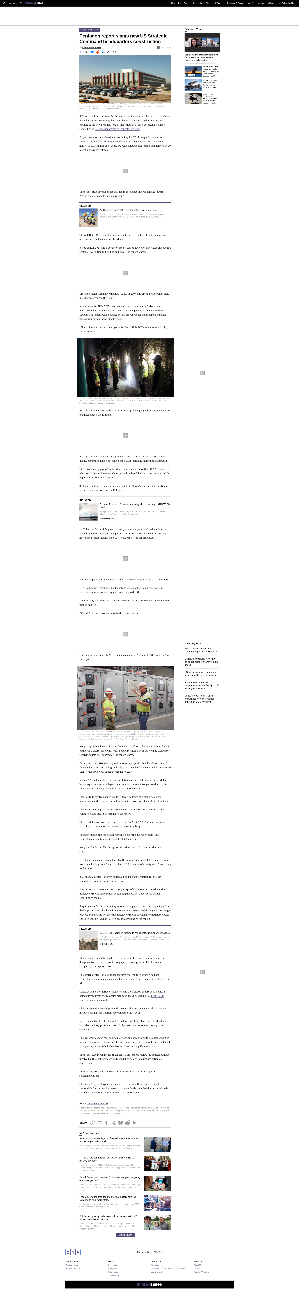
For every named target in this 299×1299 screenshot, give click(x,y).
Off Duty (252, 3)
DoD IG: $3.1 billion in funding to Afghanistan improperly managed (135, 933)
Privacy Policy (71, 1265)
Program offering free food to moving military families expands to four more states (107, 1198)
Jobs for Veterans (201, 1272)
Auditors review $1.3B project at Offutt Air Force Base (128, 210)
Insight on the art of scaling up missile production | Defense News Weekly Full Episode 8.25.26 (211, 71)
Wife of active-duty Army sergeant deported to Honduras (201, 650)
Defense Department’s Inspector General (117, 128)
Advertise (155, 1265)
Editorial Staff (157, 1272)
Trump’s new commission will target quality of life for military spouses (107, 1159)
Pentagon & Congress (236, 3)
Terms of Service (72, 1268)
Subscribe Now (288, 3)
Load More (125, 1234)
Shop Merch (113, 1275)
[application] (202, 42)
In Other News (88, 1133)
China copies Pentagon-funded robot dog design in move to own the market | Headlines (210, 98)
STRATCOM (85, 141)
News (173, 3)
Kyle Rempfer (107, 944)
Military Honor (274, 3)
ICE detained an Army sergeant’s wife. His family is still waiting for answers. (202, 685)
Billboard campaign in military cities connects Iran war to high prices (201, 662)
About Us (198, 1265)
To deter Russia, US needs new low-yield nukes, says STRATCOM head (135, 506)
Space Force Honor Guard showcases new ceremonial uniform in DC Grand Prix (199, 698)
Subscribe (112, 1265)
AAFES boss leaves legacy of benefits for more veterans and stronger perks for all (109, 1140)
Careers (197, 1268)
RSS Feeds (113, 1272)
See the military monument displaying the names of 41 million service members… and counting (201, 57)
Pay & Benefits (184, 3)
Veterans (261, 3)
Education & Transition (215, 3)
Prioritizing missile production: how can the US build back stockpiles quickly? (210, 83)
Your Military (89, 29)
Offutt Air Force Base (108, 141)
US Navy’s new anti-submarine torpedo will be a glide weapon (201, 673)
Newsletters (113, 1268)
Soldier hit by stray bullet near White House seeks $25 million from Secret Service (108, 1218)
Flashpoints (198, 3)
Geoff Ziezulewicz (91, 47)
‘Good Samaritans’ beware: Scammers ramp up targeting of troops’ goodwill (109, 1179)
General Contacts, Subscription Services (169, 1268)
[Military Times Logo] (34, 3)
